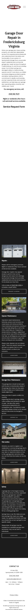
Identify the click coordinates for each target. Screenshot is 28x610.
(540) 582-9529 (14, 94)
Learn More (14, 355)
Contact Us (14, 417)
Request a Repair (14, 291)
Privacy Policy (14, 595)
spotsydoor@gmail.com (14, 579)
